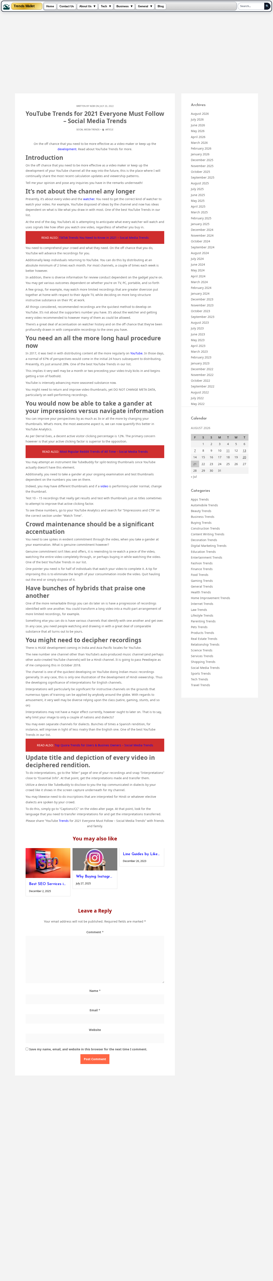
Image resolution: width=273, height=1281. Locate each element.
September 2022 (202, 386)
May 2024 (198, 270)
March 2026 (199, 143)
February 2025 (201, 218)
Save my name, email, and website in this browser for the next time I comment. (88, 1049)
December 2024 (202, 230)
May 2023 (198, 340)
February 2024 (201, 288)
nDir (92, 106)
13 (244, 450)
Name (95, 991)
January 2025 (200, 224)
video (104, 486)
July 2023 (197, 328)
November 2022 (202, 375)
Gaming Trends (202, 581)
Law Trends (199, 610)
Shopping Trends (203, 662)
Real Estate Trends (204, 639)
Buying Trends (201, 523)
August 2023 (200, 322)
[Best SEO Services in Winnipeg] (48, 863)
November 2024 (202, 235)
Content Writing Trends (207, 534)
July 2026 (197, 119)
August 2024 (200, 253)
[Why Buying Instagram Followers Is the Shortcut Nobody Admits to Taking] (95, 859)
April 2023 (198, 346)
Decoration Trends (204, 540)
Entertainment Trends (206, 557)
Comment (95, 932)
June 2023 (198, 334)
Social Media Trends (87, 129)
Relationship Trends (205, 644)
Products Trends (202, 633)
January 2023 (200, 363)
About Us (85, 6)
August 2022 (200, 392)
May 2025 (198, 201)
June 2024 (198, 264)
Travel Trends (200, 685)
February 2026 (201, 148)
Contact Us (67, 6)
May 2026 (198, 131)
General (143, 6)
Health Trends (201, 592)
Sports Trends (201, 673)
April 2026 (198, 137)
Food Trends (199, 575)
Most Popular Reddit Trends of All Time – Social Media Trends (104, 452)
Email (95, 1010)
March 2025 (199, 212)
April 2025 (198, 206)
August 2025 (200, 183)
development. (67, 149)
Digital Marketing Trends (209, 546)
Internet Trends (202, 604)
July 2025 (197, 189)
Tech (104, 6)
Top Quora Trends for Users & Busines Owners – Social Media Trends (104, 745)
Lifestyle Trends (202, 615)
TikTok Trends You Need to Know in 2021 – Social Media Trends (104, 238)
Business (122, 6)
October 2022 (200, 380)
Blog (161, 6)
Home (50, 6)
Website (95, 1030)
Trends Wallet (24, 6)
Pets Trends (199, 627)
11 (228, 450)
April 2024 (198, 276)
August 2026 (200, 114)
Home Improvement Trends (210, 598)
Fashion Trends (202, 563)
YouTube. (136, 353)
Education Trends (203, 552)
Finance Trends (202, 569)
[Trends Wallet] (6, 6)
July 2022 (197, 398)
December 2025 (202, 160)
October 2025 (200, 172)
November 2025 (202, 166)
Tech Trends (199, 679)
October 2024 (200, 241)
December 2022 (202, 369)
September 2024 (202, 247)
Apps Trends (200, 499)
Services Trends (202, 656)
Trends (64, 821)
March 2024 (199, 282)
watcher (88, 199)
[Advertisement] (136, 53)
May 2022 (198, 404)
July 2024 (197, 259)
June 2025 (198, 195)
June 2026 (198, 125)
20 (244, 457)
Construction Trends (205, 528)
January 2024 (200, 293)
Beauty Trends (201, 511)
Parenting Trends (203, 621)
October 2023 (200, 311)
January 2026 (200, 154)
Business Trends (202, 517)
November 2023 (202, 305)
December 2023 (202, 299)
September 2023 (202, 317)
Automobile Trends (204, 505)
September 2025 (202, 177)
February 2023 (201, 357)
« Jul (194, 477)
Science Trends (201, 650)
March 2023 (199, 351)
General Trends (202, 586)
